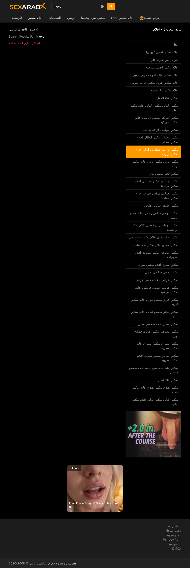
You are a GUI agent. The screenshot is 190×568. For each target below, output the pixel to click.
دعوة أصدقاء (173, 530)
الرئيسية (17, 18)
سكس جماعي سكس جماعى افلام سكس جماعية (157, 196)
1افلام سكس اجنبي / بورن (162, 52)
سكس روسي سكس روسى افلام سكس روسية (153, 215)
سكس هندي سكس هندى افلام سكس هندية (155, 390)
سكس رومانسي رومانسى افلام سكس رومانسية (154, 227)
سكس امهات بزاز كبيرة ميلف (160, 130)
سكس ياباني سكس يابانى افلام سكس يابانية (154, 402)
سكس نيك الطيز (168, 380)
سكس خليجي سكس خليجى (161, 205)
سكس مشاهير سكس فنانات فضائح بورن (156, 334)
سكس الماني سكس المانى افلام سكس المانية (154, 108)
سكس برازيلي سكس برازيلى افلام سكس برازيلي (157, 152)
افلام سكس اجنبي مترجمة (161, 67)
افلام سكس (35, 18)
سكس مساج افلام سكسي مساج (158, 324)
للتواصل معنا (173, 526)
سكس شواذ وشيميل (92, 18)
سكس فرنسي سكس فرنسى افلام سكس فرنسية (156, 290)
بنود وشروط (173, 535)
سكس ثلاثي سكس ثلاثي (163, 173)
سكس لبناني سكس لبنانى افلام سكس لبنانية (154, 314)
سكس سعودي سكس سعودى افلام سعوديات (156, 255)
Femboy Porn (172, 539)
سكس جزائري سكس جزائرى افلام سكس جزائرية (156, 183)
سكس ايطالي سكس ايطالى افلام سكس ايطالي (157, 139)
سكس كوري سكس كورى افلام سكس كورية (154, 302)
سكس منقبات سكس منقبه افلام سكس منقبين (153, 370)
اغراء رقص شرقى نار (165, 60)
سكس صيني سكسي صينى (161, 272)
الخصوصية (174, 544)
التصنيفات (54, 18)
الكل (175, 44)
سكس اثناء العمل (167, 98)
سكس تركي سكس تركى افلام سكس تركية (155, 164)
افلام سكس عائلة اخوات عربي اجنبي (155, 75)
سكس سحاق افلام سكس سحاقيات (156, 245)
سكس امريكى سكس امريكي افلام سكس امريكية (156, 120)
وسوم (70, 18)
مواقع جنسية (152, 18)
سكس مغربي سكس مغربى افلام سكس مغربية (157, 358)
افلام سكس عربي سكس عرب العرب (155, 82)
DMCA (176, 548)
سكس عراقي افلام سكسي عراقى (156, 280)
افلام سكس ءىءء (122, 18)
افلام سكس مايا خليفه (164, 90)
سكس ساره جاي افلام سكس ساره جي (153, 237)
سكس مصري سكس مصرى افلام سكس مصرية (157, 346)
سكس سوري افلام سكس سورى (157, 265)
